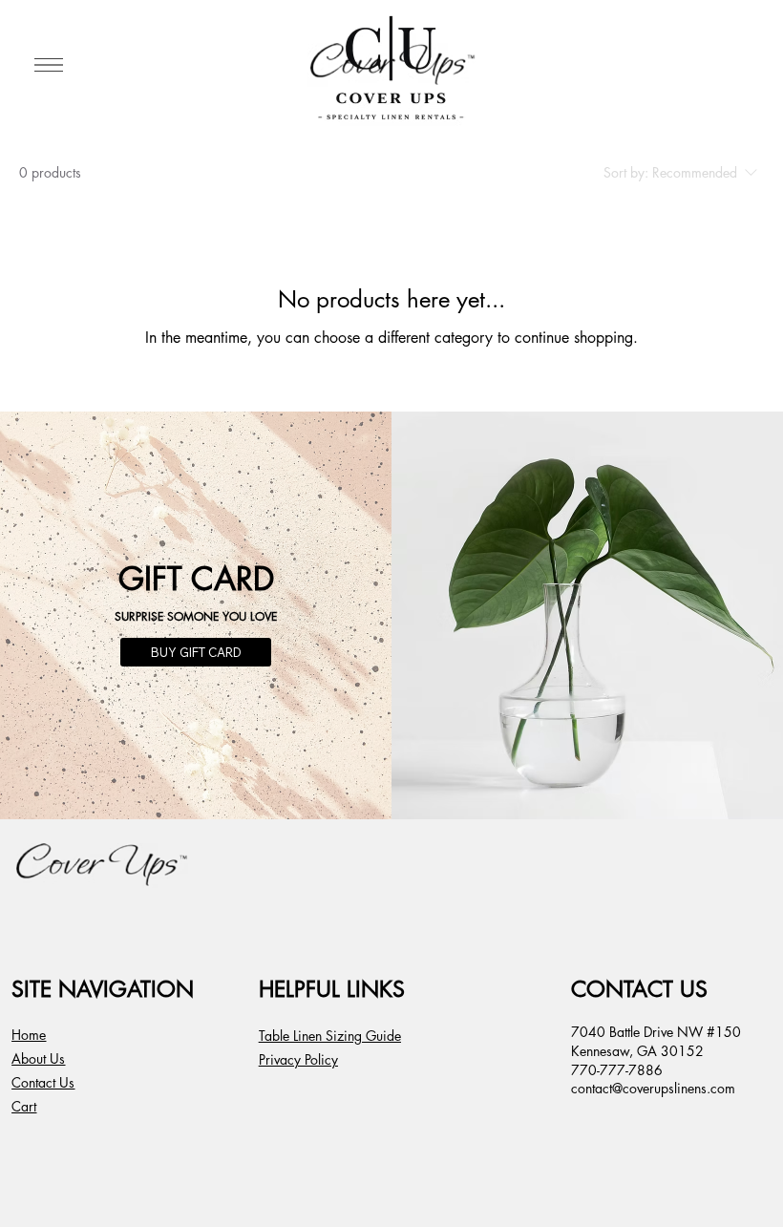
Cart (23, 1106)
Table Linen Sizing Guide (330, 1035)
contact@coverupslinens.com (653, 1088)
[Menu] (48, 65)
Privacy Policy (298, 1059)
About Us (38, 1058)
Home (28, 1035)
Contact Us (42, 1082)
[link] (737, 65)
